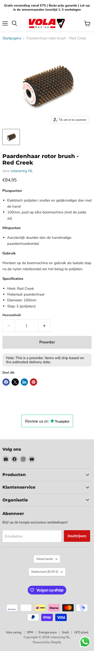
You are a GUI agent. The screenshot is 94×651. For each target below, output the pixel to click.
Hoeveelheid (11, 315)
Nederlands (44, 559)
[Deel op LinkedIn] (24, 382)
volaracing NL (22, 170)
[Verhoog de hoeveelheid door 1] (44, 325)
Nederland (44, 572)
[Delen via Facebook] (6, 382)
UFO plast (81, 632)
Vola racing (13, 632)
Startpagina (11, 38)
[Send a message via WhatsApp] (85, 642)
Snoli (65, 632)
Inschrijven (77, 536)
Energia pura (48, 632)
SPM (30, 632)
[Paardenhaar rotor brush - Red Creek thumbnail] (11, 137)
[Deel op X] (15, 382)
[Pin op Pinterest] (33, 382)
